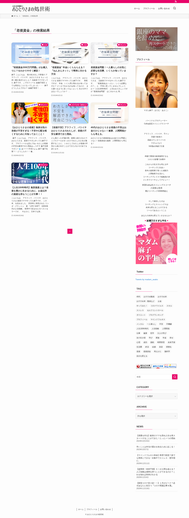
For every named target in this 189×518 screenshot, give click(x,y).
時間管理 (161, 342)
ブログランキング (156, 315)
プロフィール (142, 319)
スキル (169, 306)
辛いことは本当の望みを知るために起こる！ (155, 448)
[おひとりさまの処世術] (31, 8)
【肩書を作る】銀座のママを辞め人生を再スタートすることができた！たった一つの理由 (155, 438)
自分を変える (142, 356)
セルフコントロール (155, 310)
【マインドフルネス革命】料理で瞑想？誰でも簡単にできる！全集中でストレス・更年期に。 (155, 459)
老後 (138, 351)
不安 (161, 324)
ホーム (81, 509)
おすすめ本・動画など (146, 301)
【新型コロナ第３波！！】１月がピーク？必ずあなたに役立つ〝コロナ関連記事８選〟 (155, 485)
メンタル (140, 324)
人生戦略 (155, 329)
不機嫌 (169, 324)
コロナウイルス (157, 306)
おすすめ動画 (149, 297)
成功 (145, 342)
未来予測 (171, 342)
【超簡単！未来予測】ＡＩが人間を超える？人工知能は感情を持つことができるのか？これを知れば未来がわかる (155, 473)
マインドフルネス (158, 319)
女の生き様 (141, 338)
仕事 (138, 333)
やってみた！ (142, 306)
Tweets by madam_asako (146, 279)
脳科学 (167, 351)
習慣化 (168, 347)
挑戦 (152, 342)
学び (150, 338)
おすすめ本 (162, 297)
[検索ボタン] (174, 8)
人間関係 (165, 329)
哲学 (152, 333)
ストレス (140, 310)
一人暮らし (151, 324)
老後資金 (147, 351)
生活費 (139, 347)
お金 (159, 301)
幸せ (171, 338)
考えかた (157, 351)
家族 (157, 338)
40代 (138, 297)
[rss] (176, 1)
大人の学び (161, 333)
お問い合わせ (105, 509)
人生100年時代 (142, 329)
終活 (147, 347)
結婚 (154, 347)
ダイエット (141, 315)
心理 (138, 342)
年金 (164, 338)
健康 (145, 333)
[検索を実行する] (175, 376)
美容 (161, 347)
